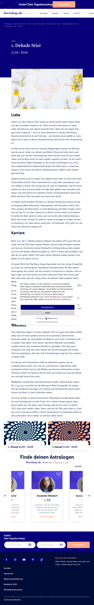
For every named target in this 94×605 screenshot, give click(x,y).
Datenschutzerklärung (13, 579)
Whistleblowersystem (13, 590)
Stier (20, 121)
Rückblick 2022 (19, 24)
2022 (29, 24)
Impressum (8, 573)
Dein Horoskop (39, 24)
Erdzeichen (20, 385)
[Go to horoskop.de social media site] (6, 559)
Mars (70, 162)
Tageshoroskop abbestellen (12, 600)
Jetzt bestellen (64, 4)
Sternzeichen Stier (53, 24)
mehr (47, 313)
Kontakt (7, 568)
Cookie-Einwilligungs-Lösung (55, 297)
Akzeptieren (47, 307)
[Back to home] (13, 13)
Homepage (8, 24)
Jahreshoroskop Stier (70, 24)
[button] (5, 496)
